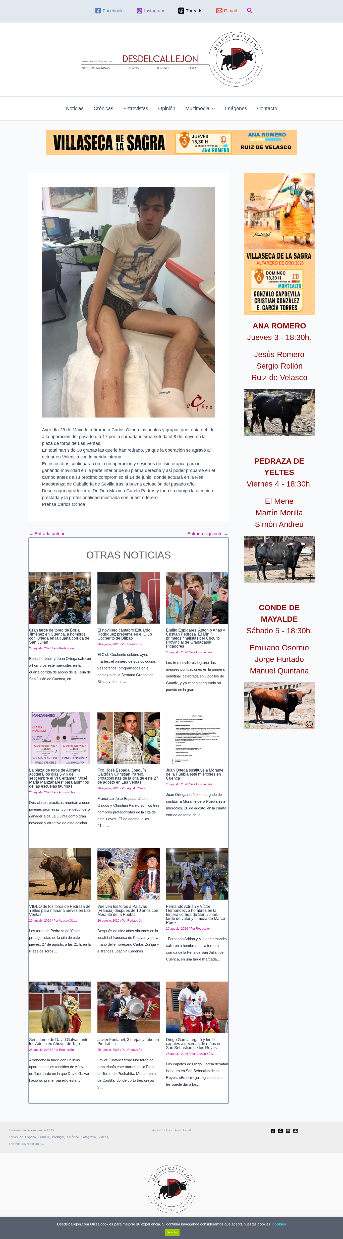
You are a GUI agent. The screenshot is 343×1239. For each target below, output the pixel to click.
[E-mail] (295, 1131)
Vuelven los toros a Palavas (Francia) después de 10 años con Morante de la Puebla (127, 910)
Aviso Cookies (162, 1130)
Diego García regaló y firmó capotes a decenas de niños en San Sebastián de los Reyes (193, 1044)
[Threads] (280, 1131)
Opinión (166, 108)
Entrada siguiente (207, 533)
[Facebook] (273, 1131)
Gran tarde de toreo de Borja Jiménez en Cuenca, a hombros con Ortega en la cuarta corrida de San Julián (59, 636)
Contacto (267, 108)
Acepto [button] (172, 1232)
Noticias (75, 108)
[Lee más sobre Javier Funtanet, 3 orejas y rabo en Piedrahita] (128, 1007)
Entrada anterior (48, 533)
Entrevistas (135, 108)
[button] (250, 11)
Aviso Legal (183, 1130)
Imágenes (236, 108)
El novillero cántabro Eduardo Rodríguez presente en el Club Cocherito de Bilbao (124, 634)
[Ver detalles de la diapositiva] (279, 412)
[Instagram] (288, 1131)
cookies (279, 1224)
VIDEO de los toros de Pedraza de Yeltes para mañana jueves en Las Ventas (60, 910)
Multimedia (197, 108)
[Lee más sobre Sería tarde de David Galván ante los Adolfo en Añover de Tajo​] (60, 1007)
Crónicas (103, 108)
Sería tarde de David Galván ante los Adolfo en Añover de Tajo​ (58, 1042)
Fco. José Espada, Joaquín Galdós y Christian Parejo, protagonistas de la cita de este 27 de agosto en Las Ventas (127, 776)
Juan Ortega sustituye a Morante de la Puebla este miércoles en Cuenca (194, 774)
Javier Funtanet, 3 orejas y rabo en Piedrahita (128, 1042)
